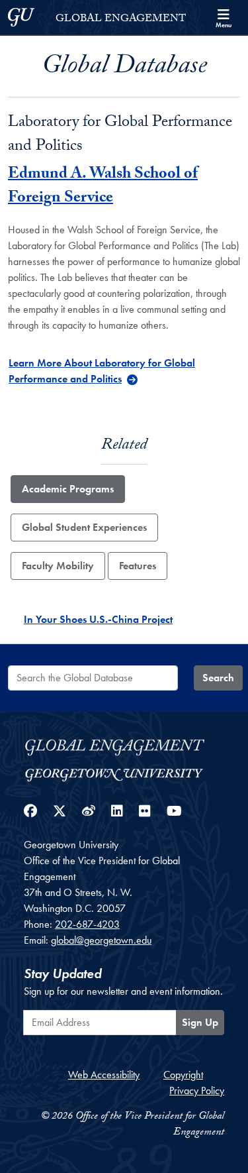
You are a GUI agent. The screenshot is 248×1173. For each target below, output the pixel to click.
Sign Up (200, 1022)
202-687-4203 (87, 924)
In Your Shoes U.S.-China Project (98, 619)
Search (218, 678)
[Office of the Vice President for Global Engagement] (124, 745)
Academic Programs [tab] (68, 489)
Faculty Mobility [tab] (58, 566)
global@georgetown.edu (101, 940)
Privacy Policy (196, 1090)
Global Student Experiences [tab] (84, 527)
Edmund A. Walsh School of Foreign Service (103, 187)
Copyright (183, 1075)
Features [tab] (137, 566)
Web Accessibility (104, 1075)
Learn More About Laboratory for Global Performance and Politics (102, 371)
